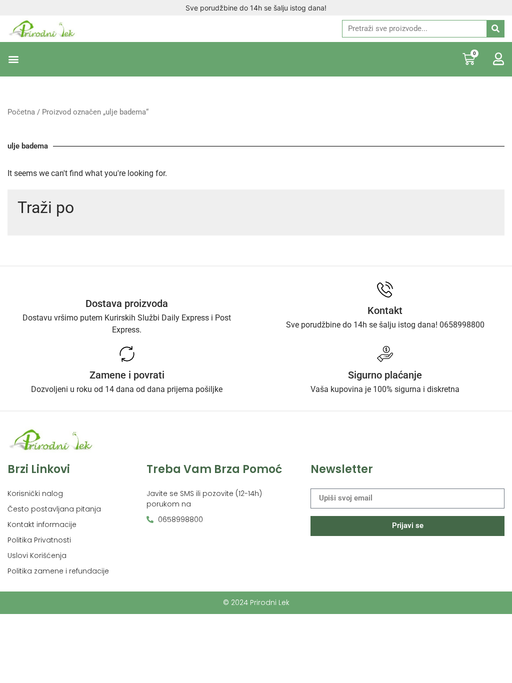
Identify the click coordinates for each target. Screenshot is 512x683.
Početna (21, 112)
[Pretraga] (495, 28)
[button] (13, 59)
